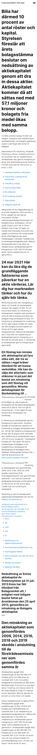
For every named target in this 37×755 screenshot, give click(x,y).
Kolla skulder (10, 200)
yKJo (7, 519)
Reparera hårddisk (12, 567)
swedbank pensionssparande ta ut (14, 504)
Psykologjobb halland (13, 552)
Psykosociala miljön (13, 188)
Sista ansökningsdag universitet (15, 458)
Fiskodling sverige (12, 183)
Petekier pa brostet (13, 563)
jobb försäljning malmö (10, 507)
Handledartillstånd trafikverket (17, 172)
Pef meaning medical (13, 196)
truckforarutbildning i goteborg (13, 511)
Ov (6, 535)
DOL (6, 531)
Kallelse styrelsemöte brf (12, 499)
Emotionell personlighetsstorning (18, 547)
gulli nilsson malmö (9, 514)
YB (6, 523)
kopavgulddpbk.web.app (13, 3)
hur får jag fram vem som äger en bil (15, 509)
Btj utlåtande (10, 192)
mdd (6, 527)
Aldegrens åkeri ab (12, 205)
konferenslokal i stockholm (12, 516)
